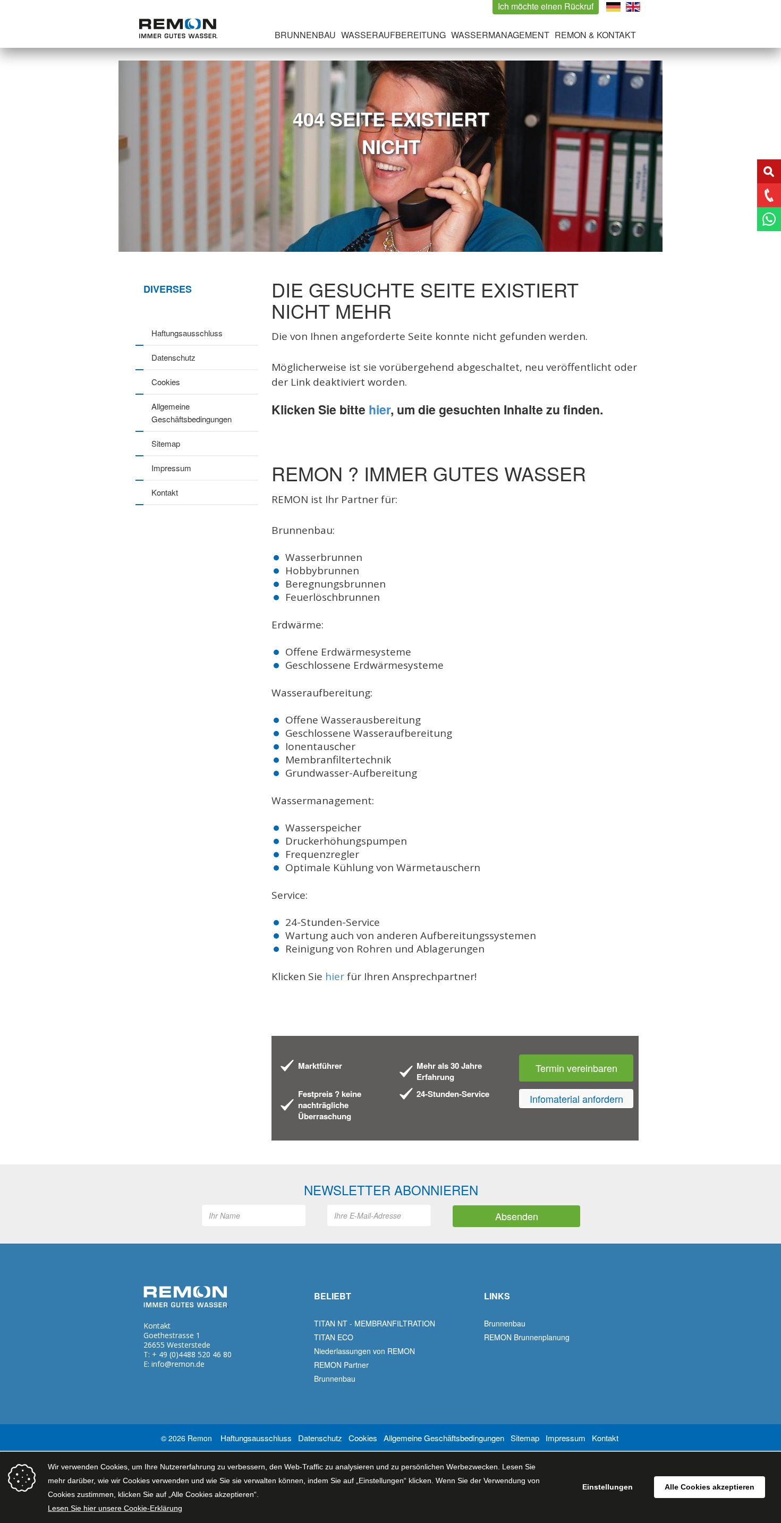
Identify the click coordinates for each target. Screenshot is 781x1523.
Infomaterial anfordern (576, 1098)
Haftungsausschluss (187, 332)
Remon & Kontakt (595, 35)
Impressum (171, 467)
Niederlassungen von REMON (364, 1351)
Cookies (165, 381)
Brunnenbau (305, 35)
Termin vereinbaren (576, 1068)
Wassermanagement (500, 35)
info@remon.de (178, 1364)
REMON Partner (341, 1364)
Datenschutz (173, 357)
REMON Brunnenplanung (527, 1337)
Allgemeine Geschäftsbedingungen (191, 412)
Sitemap (165, 443)
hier (379, 409)
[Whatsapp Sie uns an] (769, 219)
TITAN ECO (333, 1337)
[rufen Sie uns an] (769, 195)
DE (613, 7)
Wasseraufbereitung (393, 35)
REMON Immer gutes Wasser (177, 28)
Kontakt (164, 492)
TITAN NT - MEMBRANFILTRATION (374, 1323)
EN (633, 7)
